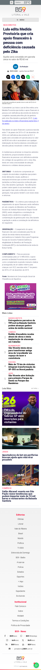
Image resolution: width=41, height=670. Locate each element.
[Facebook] (13, 77)
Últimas (20, 519)
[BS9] (20, 659)
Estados (20, 572)
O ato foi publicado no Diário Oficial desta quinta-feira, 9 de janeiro (20, 121)
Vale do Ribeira (20, 529)
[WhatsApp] (28, 77)
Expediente (20, 591)
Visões (20, 586)
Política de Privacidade (20, 625)
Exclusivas (20, 596)
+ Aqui (20, 581)
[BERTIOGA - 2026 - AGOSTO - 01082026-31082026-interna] (20, 296)
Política (20, 543)
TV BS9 (20, 548)
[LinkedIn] (18, 77)
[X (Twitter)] (23, 77)
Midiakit (20, 616)
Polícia (20, 567)
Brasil (20, 533)
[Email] (8, 77)
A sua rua (20, 562)
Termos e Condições (20, 620)
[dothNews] (23, 666)
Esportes (20, 577)
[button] (20, 20)
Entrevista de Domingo (20, 553)
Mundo (20, 538)
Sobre (20, 611)
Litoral (20, 524)
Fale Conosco (20, 606)
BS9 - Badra (20, 557)
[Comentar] (33, 77)
